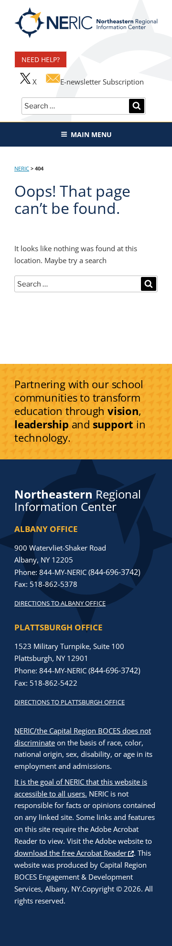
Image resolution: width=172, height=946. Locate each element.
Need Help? (41, 59)
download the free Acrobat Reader (70, 853)
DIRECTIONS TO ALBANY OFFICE (60, 603)
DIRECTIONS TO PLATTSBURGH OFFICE (69, 702)
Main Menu (91, 134)
